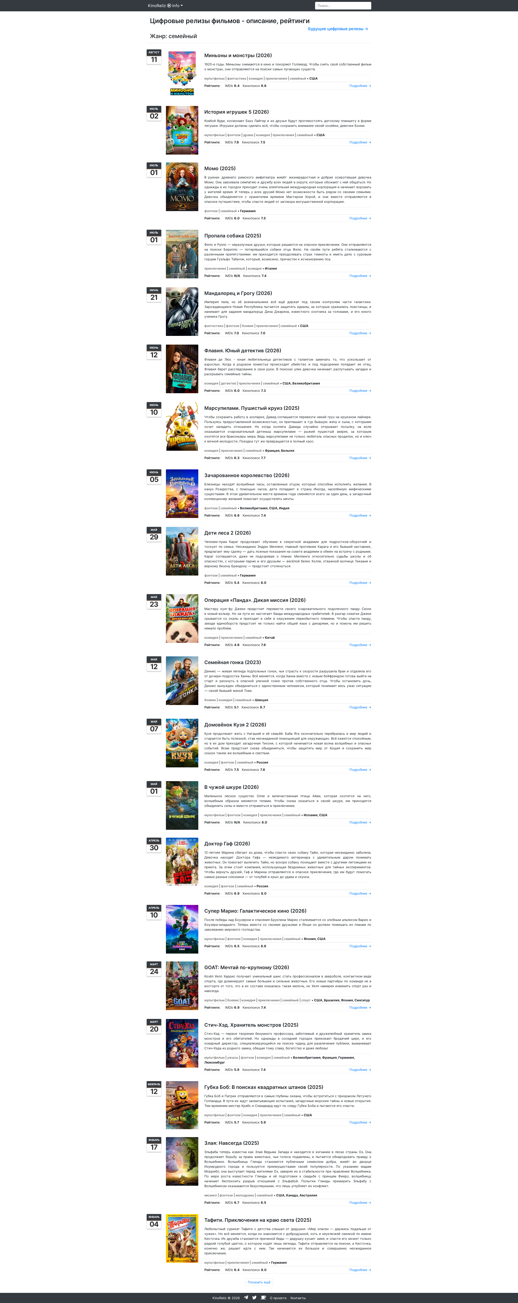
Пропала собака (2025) (232, 236)
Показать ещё (259, 1282)
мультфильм (214, 78)
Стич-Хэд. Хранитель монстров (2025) (251, 1025)
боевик (248, 326)
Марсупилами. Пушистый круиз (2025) (251, 408)
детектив (228, 383)
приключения (276, 78)
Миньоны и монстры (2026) (238, 55)
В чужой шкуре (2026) (231, 787)
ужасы (232, 1057)
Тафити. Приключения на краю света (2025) (257, 1220)
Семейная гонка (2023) (232, 662)
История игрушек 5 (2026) (236, 112)
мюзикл (210, 1195)
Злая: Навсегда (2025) (231, 1143)
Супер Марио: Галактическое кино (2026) (255, 911)
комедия (256, 78)
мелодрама (245, 1195)
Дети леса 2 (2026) (227, 533)
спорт (306, 1000)
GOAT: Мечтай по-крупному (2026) (246, 967)
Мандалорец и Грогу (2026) (238, 293)
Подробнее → (360, 86)
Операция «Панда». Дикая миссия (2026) (255, 600)
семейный (298, 78)
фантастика (236, 78)
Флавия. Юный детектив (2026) (242, 351)
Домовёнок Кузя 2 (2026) (235, 725)
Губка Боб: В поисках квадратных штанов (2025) (263, 1087)
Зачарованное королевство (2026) (247, 475)
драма (248, 135)
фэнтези (234, 135)
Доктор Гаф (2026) (227, 844)
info (175, 5)
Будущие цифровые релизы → (338, 28)
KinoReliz (157, 5)
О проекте (278, 1298)
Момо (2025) (220, 168)
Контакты (298, 1298)
